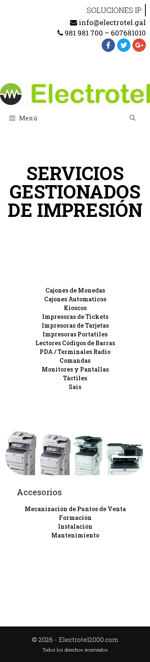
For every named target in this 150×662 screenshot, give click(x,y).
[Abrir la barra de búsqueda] (132, 117)
